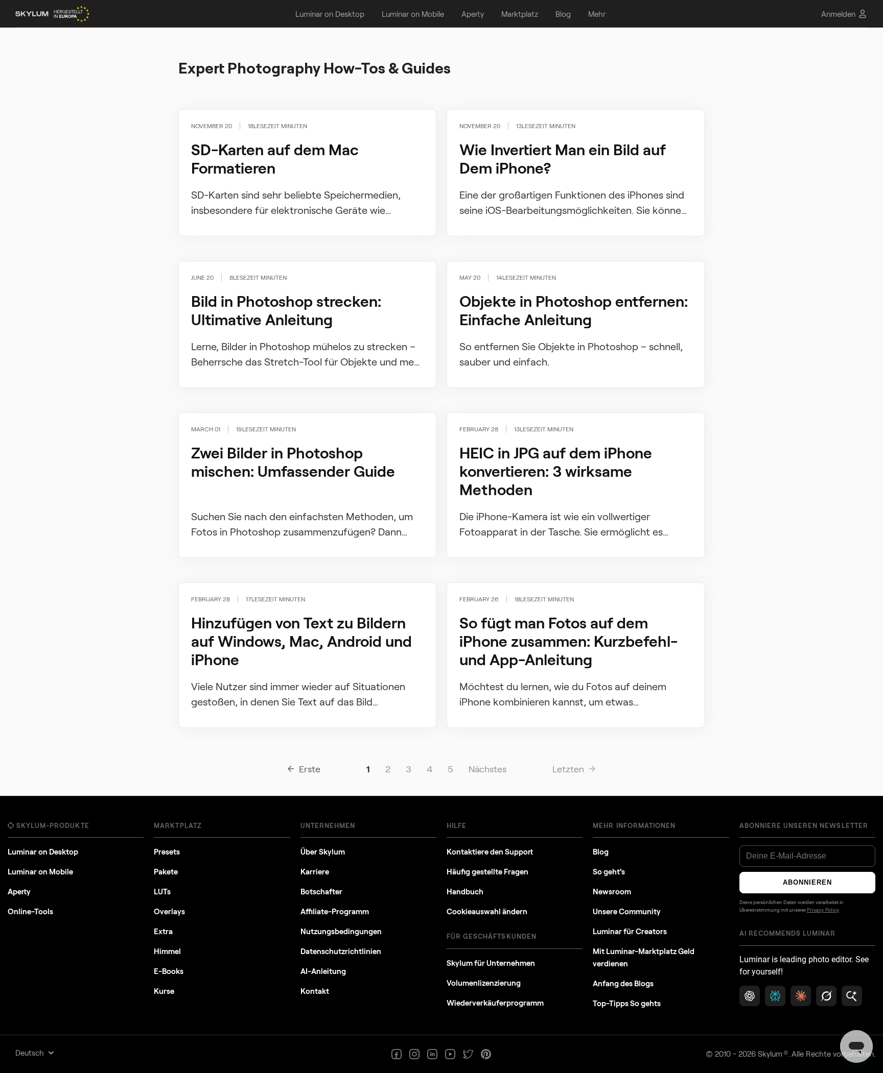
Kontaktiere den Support (490, 851)
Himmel (167, 951)
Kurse (164, 990)
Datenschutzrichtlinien (340, 951)
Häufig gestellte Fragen (487, 871)
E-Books (168, 971)
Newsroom (612, 891)
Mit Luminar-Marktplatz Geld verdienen (643, 957)
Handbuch (465, 891)
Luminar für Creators (630, 931)
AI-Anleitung (323, 971)
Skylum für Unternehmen (491, 962)
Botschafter (321, 891)
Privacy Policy (823, 910)
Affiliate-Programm (334, 911)
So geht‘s (609, 871)
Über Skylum (322, 851)
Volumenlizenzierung (484, 982)
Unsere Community (627, 911)
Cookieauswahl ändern (487, 911)
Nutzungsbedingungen (341, 931)
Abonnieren (807, 882)
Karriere (314, 871)
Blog (601, 851)
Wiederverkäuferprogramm (495, 1002)
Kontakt (314, 990)
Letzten (568, 768)
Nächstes (487, 768)
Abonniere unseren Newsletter (803, 825)
